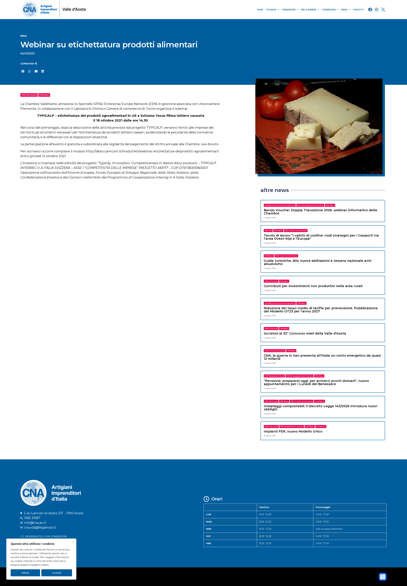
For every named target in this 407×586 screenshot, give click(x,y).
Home (260, 9)
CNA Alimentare (29, 95)
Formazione (288, 9)
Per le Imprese (308, 9)
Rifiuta (25, 572)
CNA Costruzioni (271, 427)
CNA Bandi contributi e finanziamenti (280, 205)
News (344, 9)
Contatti (358, 9)
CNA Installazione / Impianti (291, 427)
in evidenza (319, 401)
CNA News (44, 95)
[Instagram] (377, 9)
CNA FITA (268, 231)
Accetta (56, 572)
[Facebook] (370, 9)
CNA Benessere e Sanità (274, 376)
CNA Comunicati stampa (275, 351)
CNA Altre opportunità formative (310, 205)
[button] (28, 63)
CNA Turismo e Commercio (296, 231)
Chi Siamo (271, 9)
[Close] (73, 541)
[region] (41, 559)
